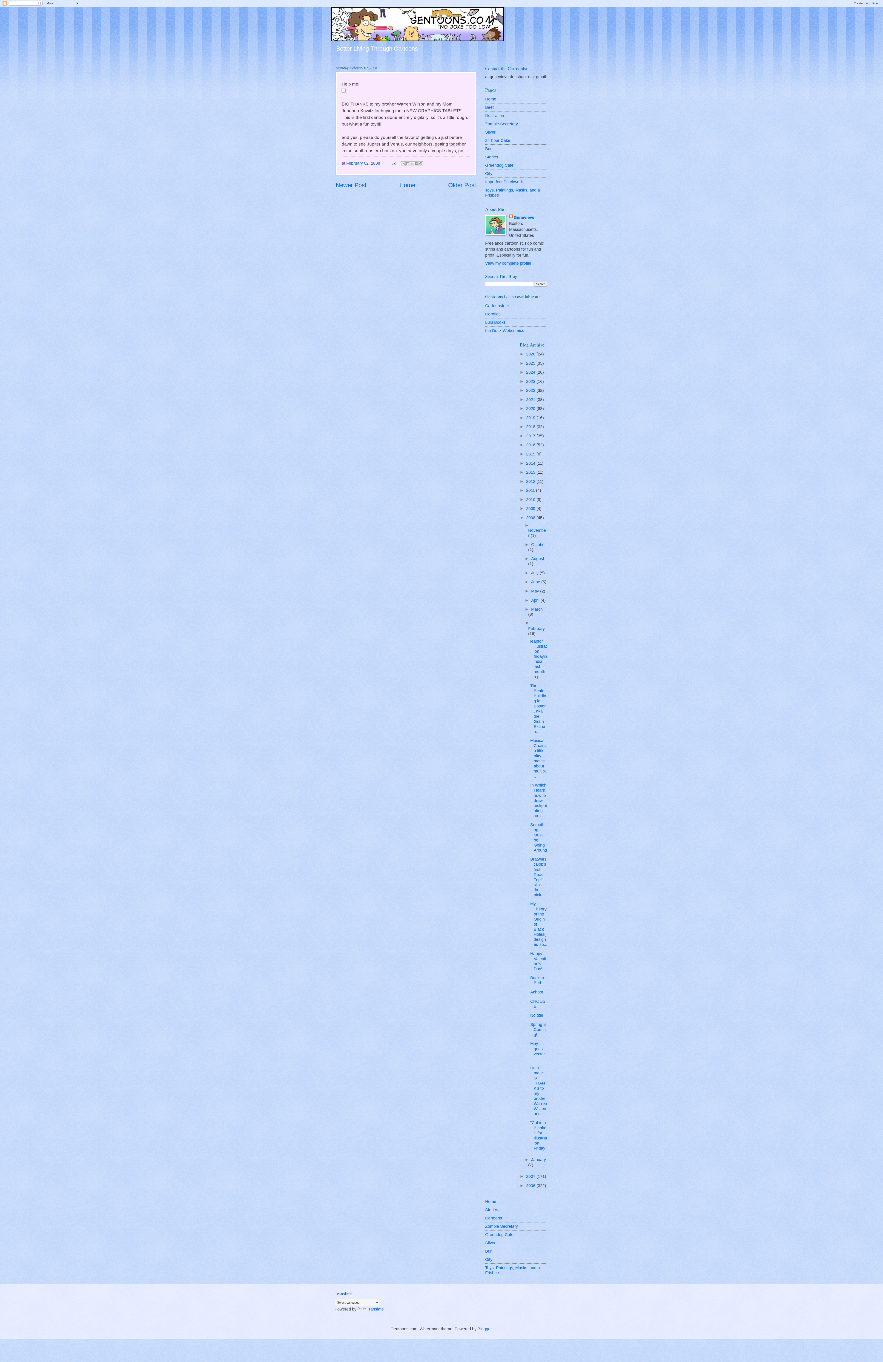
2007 (531, 1176)
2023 (531, 381)
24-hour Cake (497, 140)
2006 (531, 1185)
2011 (531, 490)
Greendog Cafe (499, 165)
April (536, 600)
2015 (531, 454)
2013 (531, 472)
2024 (531, 372)
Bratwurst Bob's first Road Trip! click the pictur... (538, 877)
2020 (531, 408)
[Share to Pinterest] (421, 163)
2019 (531, 417)
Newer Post (351, 185)
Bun (489, 148)
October (538, 544)
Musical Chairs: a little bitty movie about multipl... (538, 758)
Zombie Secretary (501, 123)
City (488, 173)
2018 (531, 426)
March (537, 609)
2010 (531, 499)
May (535, 591)
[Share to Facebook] (416, 163)
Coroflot (492, 314)
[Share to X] (412, 163)
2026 (531, 354)
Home (407, 185)
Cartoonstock (497, 305)
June (536, 581)
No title (536, 1015)
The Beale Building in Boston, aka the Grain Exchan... (538, 708)
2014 (531, 463)
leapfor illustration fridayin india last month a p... (538, 659)
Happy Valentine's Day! (538, 961)
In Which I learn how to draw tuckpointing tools (538, 800)
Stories (491, 157)
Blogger (485, 1328)
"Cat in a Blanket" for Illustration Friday (538, 1135)
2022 (531, 390)
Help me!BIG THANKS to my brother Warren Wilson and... (538, 1090)
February (536, 628)
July (535, 572)
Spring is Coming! (538, 1029)
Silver (490, 132)
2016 (531, 444)
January (538, 1159)
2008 (531, 517)
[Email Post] (393, 163)
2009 (531, 508)
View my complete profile (508, 263)
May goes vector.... (538, 1051)
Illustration (494, 115)
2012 (531, 481)
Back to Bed (537, 980)
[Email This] (403, 163)
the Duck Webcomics (504, 330)
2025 (531, 363)
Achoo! (536, 992)
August (537, 558)
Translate (375, 1309)
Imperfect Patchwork (504, 181)
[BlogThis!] (407, 163)
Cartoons (493, 1218)
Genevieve (524, 217)
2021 (531, 399)
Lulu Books (495, 322)
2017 (531, 435)
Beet (489, 107)
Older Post (462, 185)
